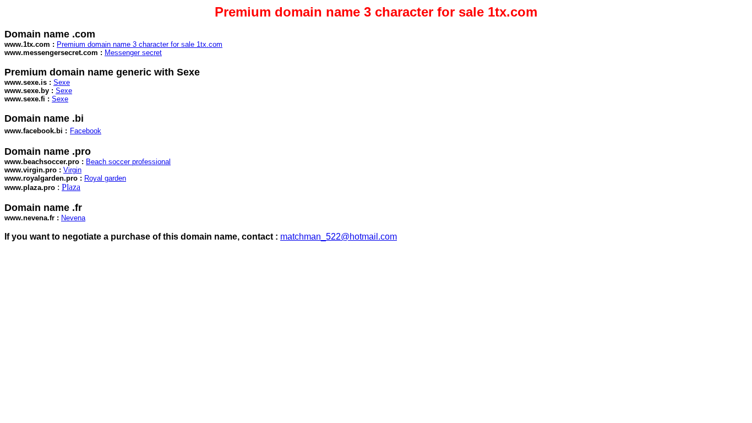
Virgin (72, 170)
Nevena (73, 218)
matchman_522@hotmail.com (338, 236)
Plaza (71, 187)
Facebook (85, 131)
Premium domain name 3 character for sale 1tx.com (139, 44)
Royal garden (105, 178)
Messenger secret (133, 52)
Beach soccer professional (128, 162)
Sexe (61, 82)
